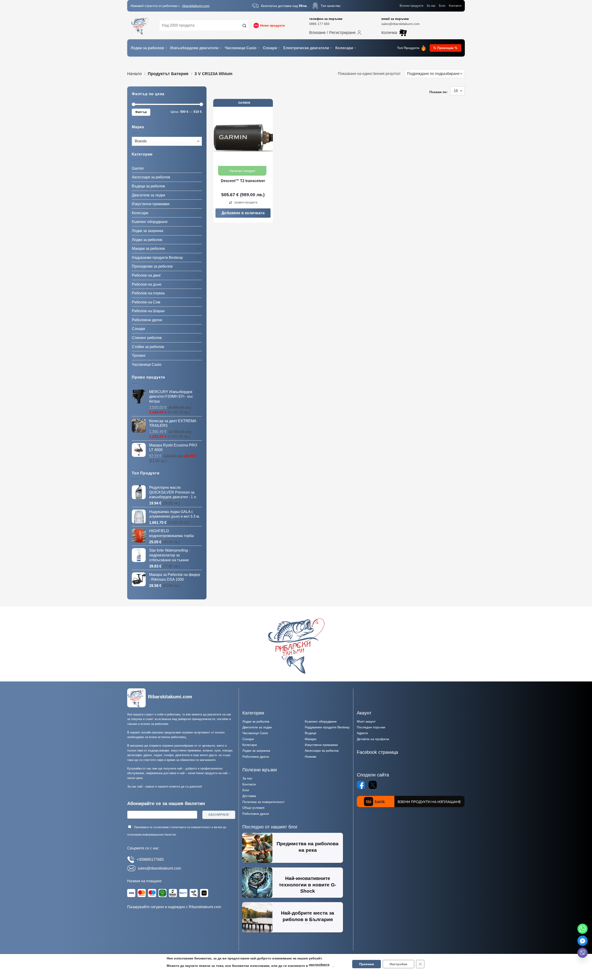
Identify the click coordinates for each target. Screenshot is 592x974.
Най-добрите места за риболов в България (307, 916)
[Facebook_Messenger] (582, 941)
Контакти (455, 5)
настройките (319, 964)
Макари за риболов (148, 248)
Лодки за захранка (147, 231)
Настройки (398, 964)
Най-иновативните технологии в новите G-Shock (307, 885)
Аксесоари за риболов (151, 177)
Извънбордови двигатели (194, 48)
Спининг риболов (147, 338)
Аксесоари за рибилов (322, 750)
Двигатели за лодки (148, 195)
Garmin (138, 168)
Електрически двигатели (306, 48)
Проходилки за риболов (152, 266)
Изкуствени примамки (151, 204)
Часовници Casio (240, 48)
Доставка (249, 796)
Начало (134, 73)
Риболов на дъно (146, 284)
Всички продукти (411, 5)
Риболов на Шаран (148, 311)
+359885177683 (150, 859)
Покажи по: (438, 92)
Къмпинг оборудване (150, 222)
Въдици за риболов (148, 186)
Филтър (141, 112)
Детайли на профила (373, 739)
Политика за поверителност (263, 802)
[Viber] (582, 953)
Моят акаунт (366, 721)
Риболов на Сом (146, 302)
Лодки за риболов (147, 48)
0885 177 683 (319, 24)
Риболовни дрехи (147, 320)
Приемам (366, 964)
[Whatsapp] (582, 929)
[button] (335, 32)
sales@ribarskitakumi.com (400, 24)
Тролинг (139, 355)
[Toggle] (199, 177)
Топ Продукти (408, 48)
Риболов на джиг (146, 275)
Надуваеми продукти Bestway (157, 258)
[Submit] (244, 25)
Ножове (310, 756)
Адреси (362, 733)
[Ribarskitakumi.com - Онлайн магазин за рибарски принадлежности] (140, 25)
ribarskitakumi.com (196, 6)
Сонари (270, 48)
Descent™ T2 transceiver (243, 181)
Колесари (344, 48)
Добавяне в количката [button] (243, 213)
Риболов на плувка (148, 293)
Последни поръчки (371, 727)
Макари (310, 739)
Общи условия (253, 807)
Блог (442, 5)
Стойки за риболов (148, 347)
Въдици (310, 733)
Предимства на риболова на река (308, 847)
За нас (431, 5)
